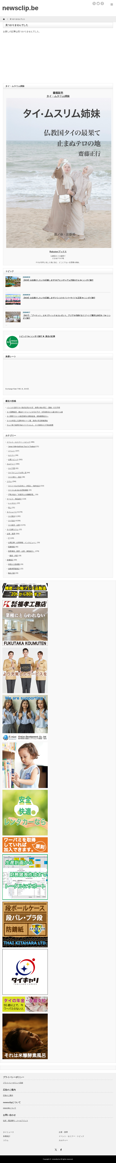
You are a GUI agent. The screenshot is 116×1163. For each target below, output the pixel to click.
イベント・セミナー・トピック (18, 442)
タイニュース (12, 512)
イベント (11, 451)
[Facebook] (60, 1149)
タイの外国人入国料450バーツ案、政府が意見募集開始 (27, 421)
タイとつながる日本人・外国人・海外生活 (24, 486)
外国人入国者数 (14, 564)
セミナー (11, 455)
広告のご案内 (8, 1095)
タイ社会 (11, 521)
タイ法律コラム (12, 529)
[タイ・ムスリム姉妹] (58, 247)
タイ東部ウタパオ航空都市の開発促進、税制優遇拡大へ (27, 416)
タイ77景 (11, 468)
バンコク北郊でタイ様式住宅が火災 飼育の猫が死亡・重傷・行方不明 (33, 407)
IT (9, 538)
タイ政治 (11, 516)
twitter (98, 3)
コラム (9, 481)
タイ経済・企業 (14, 525)
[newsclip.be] (20, 8)
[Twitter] (55, 1149)
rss (94, 3)
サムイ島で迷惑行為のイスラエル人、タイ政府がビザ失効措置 (30, 425)
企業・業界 (11, 534)
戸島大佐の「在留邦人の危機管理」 (21, 494)
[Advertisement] (58, 59)
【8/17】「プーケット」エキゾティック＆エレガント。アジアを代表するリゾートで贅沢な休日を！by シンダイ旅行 (67, 316)
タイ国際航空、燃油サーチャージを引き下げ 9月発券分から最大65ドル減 (35, 412)
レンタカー (12, 503)
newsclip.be (56, 1159)
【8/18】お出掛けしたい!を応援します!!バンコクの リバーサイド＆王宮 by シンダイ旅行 (59, 298)
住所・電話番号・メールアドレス (15, 1121)
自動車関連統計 (14, 569)
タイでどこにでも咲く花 (17, 472)
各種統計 (10, 560)
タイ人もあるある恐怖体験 (18, 490)
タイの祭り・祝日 (14, 477)
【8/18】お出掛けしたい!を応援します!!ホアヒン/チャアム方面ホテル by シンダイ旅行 (58, 280)
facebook (102, 3)
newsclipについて (9, 1108)
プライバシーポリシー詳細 (13, 1083)
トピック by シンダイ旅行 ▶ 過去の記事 (37, 336)
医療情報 (11, 547)
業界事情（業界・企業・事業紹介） (21, 551)
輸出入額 (11, 573)
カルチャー (11, 464)
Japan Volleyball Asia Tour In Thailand (21, 446)
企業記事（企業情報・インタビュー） (22, 542)
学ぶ (9, 507)
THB (19, 389)
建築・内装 (14, 555)
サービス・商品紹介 (14, 499)
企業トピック (13, 459)
